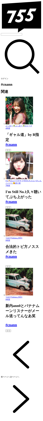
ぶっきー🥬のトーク (23, 126)
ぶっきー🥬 (10, 126)
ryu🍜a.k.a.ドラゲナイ (14, 181)
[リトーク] (6, 150)
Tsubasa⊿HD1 (16, 238)
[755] (21, 32)
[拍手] (10, 150)
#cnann (11, 144)
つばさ (8, 238)
